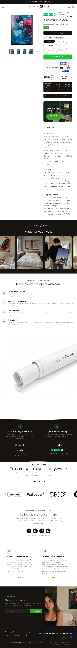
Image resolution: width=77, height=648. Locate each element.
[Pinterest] (48, 530)
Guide (50, 37)
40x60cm (49, 45)
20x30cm (49, 41)
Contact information (55, 644)
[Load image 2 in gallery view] (18, 51)
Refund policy (44, 642)
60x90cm (49, 50)
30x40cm (61, 41)
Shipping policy (67, 642)
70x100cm (62, 50)
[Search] (64, 6)
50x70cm (61, 45)
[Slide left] (7, 51)
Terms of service (55, 642)
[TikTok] (41, 530)
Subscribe (36, 611)
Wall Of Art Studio (21, 642)
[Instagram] (28, 530)
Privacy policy (33, 642)
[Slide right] (36, 51)
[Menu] (3, 6)
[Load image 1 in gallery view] (12, 51)
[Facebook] (35, 530)
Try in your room (53, 117)
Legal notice (68, 644)
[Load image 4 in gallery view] (31, 51)
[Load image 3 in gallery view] (24, 51)
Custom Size (59, 37)
